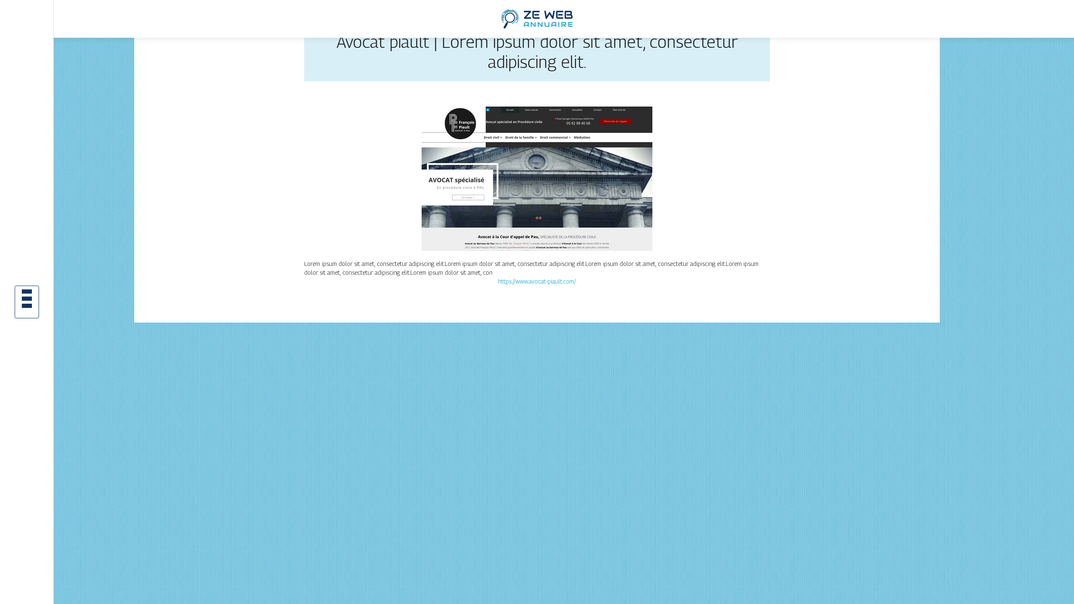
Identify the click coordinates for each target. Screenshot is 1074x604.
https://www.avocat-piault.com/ (537, 281)
